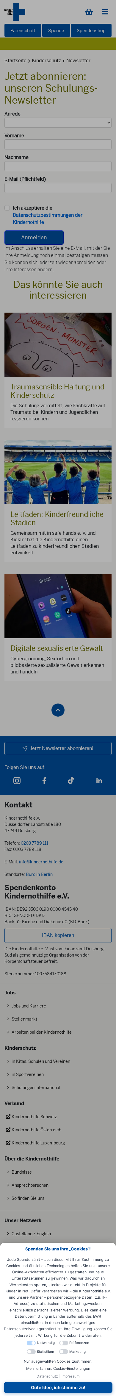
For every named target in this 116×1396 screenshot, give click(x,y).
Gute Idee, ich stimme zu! (58, 1387)
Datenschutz (47, 1376)
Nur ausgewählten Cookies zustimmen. (58, 1361)
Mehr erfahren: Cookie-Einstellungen (58, 1368)
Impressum (70, 1376)
